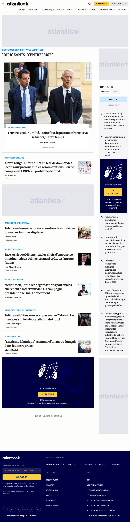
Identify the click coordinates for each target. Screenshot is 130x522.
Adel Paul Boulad (11, 350)
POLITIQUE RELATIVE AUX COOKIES (101, 510)
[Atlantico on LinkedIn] (25, 509)
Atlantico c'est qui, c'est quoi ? (61, 464)
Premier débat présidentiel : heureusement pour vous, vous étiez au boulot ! (114, 223)
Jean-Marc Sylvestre (48, 142)
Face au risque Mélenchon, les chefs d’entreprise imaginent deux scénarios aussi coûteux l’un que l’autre (39, 258)
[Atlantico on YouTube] (38, 509)
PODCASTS (50, 500)
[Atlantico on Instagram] (31, 509)
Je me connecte (119, 4)
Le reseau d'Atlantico (94, 464)
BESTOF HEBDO (52, 505)
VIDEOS (49, 495)
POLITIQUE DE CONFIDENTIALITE (100, 500)
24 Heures (105, 91)
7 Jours (115, 91)
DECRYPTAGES (52, 480)
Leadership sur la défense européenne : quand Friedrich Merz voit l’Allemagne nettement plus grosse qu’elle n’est (115, 298)
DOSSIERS (50, 485)
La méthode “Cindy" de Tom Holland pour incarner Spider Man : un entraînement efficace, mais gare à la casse (114, 121)
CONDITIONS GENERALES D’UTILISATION (103, 515)
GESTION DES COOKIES (96, 495)
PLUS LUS (113, 100)
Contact (116, 464)
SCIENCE (93, 10)
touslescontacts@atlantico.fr (21, 516)
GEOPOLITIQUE (48, 10)
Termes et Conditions (25, 486)
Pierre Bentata (10, 175)
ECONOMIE (33, 10)
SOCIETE (71, 10)
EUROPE (60, 10)
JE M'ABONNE (101, 4)
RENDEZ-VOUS (52, 490)
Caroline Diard (10, 236)
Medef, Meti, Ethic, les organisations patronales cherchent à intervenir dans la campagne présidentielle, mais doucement (38, 289)
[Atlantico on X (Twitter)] (11, 509)
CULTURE (122, 10)
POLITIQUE (21, 10)
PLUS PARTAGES (113, 105)
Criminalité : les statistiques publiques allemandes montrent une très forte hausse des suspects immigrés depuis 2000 (114, 271)
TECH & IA (82, 10)
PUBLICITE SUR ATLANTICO (98, 490)
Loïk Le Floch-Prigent (13, 324)
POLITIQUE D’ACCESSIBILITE (98, 505)
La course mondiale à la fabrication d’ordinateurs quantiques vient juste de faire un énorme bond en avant (115, 146)
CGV (88, 480)
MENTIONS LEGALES (95, 485)
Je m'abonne (47, 394)
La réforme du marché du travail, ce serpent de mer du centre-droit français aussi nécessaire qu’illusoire (115, 245)
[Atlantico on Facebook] (18, 509)
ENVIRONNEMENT (107, 10)
